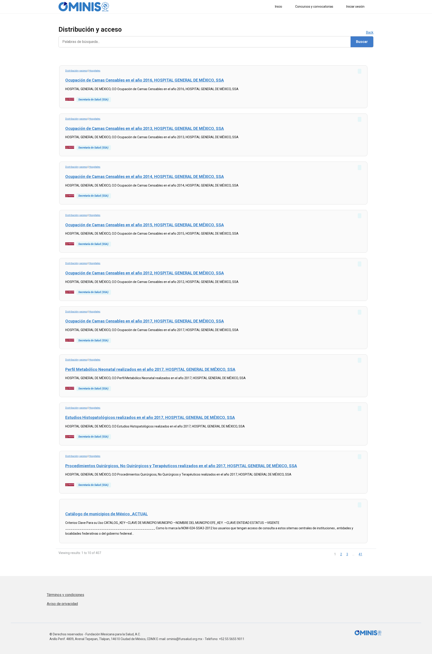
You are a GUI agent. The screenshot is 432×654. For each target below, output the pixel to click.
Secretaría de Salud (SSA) (93, 99)
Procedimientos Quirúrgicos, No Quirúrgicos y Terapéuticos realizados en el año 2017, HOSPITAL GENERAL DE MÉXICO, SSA (181, 465)
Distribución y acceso (76, 70)
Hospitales (94, 70)
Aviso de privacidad (62, 604)
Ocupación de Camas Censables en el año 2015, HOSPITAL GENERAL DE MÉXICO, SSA (144, 224)
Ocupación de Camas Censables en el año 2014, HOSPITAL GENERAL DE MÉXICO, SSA (144, 176)
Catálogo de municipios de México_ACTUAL (106, 514)
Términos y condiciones (65, 595)
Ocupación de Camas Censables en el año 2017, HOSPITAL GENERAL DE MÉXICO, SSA (144, 321)
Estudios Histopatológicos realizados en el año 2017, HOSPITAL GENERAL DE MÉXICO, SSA (150, 417)
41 (360, 554)
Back (370, 32)
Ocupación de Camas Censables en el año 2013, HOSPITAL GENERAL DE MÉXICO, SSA (144, 128)
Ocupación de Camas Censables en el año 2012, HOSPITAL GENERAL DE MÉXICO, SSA (144, 273)
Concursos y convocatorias (314, 6)
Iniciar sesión (355, 6)
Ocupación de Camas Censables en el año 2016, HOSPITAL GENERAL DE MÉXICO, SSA (144, 80)
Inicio (278, 6)
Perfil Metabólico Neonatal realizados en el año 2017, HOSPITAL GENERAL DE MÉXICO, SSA (150, 369)
